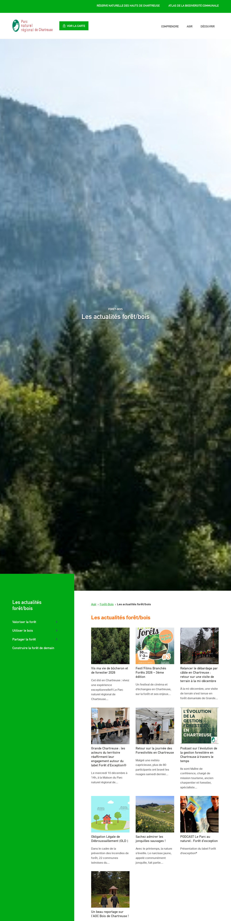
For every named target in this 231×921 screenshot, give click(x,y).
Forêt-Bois (107, 604)
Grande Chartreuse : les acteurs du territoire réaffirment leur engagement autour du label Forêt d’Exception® (109, 756)
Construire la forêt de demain (33, 648)
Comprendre (170, 26)
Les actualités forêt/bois (26, 605)
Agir (189, 26)
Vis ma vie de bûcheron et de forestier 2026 (109, 670)
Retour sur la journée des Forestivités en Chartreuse (155, 750)
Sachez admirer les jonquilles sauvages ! (151, 839)
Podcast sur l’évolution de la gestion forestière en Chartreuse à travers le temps (198, 754)
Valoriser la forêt (24, 622)
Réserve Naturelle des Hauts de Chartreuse (128, 5)
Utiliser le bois (22, 630)
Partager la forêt (24, 639)
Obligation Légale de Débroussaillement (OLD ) (109, 839)
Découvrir (208, 26)
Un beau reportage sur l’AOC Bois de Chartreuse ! (110, 914)
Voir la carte (76, 26)
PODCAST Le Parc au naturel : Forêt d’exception (199, 839)
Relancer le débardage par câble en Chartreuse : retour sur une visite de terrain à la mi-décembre (199, 674)
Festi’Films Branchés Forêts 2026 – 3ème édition (151, 672)
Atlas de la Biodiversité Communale (193, 5)
